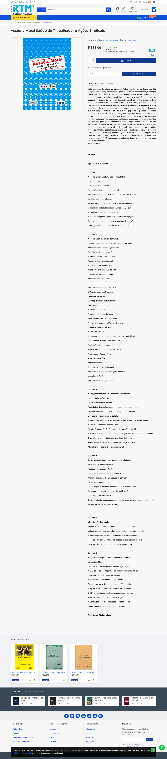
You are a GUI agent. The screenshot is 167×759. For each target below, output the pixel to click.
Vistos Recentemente (34, 692)
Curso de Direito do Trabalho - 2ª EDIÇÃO (54, 672)
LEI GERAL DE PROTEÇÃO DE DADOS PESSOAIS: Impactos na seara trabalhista (33, 698)
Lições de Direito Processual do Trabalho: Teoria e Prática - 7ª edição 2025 (83, 672)
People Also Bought (20, 639)
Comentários (106, 83)
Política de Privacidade (22, 753)
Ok (153, 750)
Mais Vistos (16, 692)
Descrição (93, 83)
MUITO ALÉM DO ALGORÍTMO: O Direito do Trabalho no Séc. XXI (69, 698)
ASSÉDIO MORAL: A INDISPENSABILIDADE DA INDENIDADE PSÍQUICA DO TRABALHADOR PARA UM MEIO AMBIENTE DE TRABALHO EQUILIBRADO (24, 672)
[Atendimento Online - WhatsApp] (162, 747)
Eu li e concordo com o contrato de (134, 745)
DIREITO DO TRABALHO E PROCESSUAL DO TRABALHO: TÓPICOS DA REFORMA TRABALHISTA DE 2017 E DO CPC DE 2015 (143, 698)
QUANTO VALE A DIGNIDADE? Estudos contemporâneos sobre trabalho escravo (106, 698)
